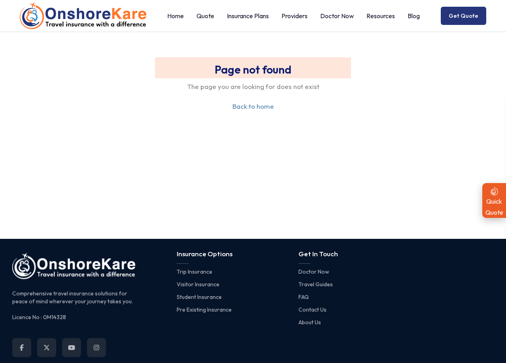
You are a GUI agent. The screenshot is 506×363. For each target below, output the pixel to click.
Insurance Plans (248, 16)
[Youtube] (71, 347)
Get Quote (463, 15)
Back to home (253, 106)
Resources (380, 16)
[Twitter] (46, 347)
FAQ (303, 297)
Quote (205, 16)
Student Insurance (199, 297)
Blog (414, 16)
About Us (309, 322)
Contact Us (312, 309)
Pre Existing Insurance (204, 309)
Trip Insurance (194, 271)
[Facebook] (21, 347)
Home (175, 16)
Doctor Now (337, 16)
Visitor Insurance (198, 284)
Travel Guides (315, 284)
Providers (294, 16)
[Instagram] (96, 347)
